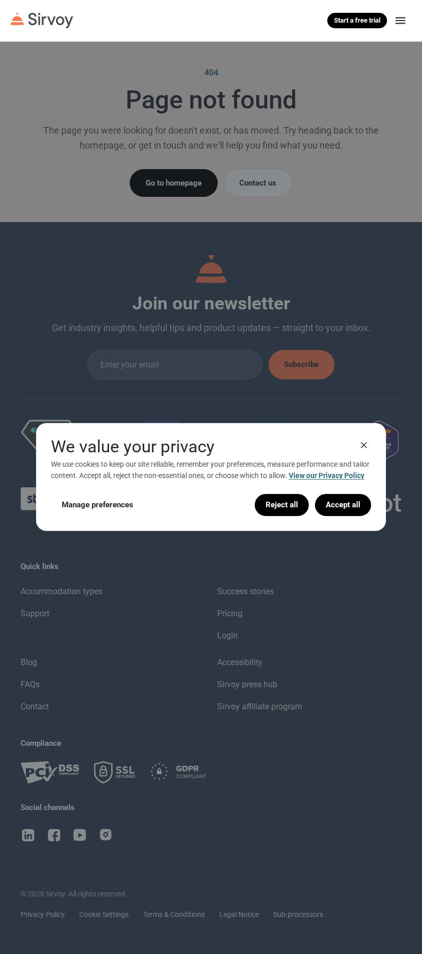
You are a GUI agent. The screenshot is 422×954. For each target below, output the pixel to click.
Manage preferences (97, 504)
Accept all (343, 504)
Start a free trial (357, 20)
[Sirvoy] (41, 20)
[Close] (364, 445)
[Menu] (400, 20)
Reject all (282, 504)
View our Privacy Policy (326, 475)
